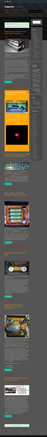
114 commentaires (26, 36)
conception (22, 373)
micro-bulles (27, 86)
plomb (11, 248)
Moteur (16, 188)
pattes (6, 301)
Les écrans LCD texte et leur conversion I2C (16, 93)
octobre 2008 (35, 157)
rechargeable (19, 248)
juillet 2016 (34, 125)
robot (22, 301)
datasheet (26, 187)
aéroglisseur (18, 300)
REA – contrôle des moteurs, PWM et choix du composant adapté (17, 155)
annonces (8, 147)
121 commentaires (24, 97)
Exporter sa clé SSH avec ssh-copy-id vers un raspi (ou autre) (36, 75)
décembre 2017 (35, 117)
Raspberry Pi (20, 147)
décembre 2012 (35, 147)
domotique (7, 246)
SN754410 (6, 189)
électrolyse (18, 86)
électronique (10, 20)
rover (28, 188)
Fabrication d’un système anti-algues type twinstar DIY (15, 32)
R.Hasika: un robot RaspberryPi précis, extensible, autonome (37, 52)
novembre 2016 (35, 121)
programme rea (13, 301)
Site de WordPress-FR (36, 104)
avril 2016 (34, 128)
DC (5, 188)
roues (24, 301)
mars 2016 (34, 129)
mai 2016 (34, 127)
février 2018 (35, 116)
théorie (20, 85)
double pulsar (14, 86)
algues (25, 85)
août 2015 (34, 136)
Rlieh (9, 87)
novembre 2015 (35, 132)
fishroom (34, 35)
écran (14, 148)
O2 (5, 87)
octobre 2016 (35, 122)
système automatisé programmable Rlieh (15, 67)
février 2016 (35, 130)
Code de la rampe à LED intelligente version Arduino (36, 85)
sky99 (13, 36)
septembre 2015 (35, 135)
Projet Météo (36, 37)
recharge (15, 248)
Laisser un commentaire (25, 159)
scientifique (20, 374)
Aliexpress (7, 148)
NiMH (7, 248)
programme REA (15, 171)
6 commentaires (26, 258)
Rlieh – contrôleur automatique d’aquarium (36, 44)
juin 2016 (34, 126)
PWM (25, 188)
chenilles (25, 300)
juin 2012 (34, 150)
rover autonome (16, 374)
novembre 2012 (35, 148)
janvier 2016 (35, 131)
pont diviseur (9, 420)
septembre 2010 (35, 151)
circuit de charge (16, 247)
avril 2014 (34, 139)
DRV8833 (7, 188)
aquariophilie (8, 85)
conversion (11, 148)
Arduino (12, 147)
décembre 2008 (35, 156)
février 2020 (35, 115)
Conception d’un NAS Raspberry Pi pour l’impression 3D (36, 70)
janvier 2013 (35, 146)
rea (26, 188)
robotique (11, 187)
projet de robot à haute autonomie (20, 342)
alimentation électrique (21, 246)
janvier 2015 (35, 138)
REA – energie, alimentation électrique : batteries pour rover (16, 194)
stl (10, 87)
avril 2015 (34, 137)
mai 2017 (34, 120)
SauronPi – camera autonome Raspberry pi (37, 47)
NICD (5, 248)
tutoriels (13, 300)
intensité (20, 247)
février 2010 (35, 153)
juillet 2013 (34, 141)
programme (9, 301)
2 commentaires (26, 311)
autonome (22, 300)
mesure (6, 420)
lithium (26, 247)
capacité (12, 247)
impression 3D (17, 85)
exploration (26, 373)
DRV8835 (10, 188)
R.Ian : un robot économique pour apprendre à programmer (36, 57)
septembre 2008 (35, 158)
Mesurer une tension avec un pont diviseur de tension (17, 379)
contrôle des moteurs (21, 187)
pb (9, 248)
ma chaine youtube (22, 114)
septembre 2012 (35, 149)
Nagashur (9, 6)
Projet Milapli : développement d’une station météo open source (37, 40)
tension (9, 249)
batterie (9, 247)
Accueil (6, 20)
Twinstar (12, 87)
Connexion (34, 100)
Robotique (34, 50)
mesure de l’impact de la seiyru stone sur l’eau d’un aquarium (37, 89)
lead (22, 247)
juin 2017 (34, 119)
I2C (19, 148)
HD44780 (16, 148)
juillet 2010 (34, 152)
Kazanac (13, 55)
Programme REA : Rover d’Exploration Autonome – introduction (14, 306)
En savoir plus (8, 81)
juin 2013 (34, 142)
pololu (23, 188)
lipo (24, 247)
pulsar (7, 87)
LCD (21, 148)
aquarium (8, 86)
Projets (34, 36)
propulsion (17, 301)
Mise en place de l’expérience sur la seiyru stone (37, 80)
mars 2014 (34, 140)
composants (15, 147)
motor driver (19, 188)
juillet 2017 (34, 118)
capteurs (10, 419)
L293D (14, 188)
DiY (10, 86)
